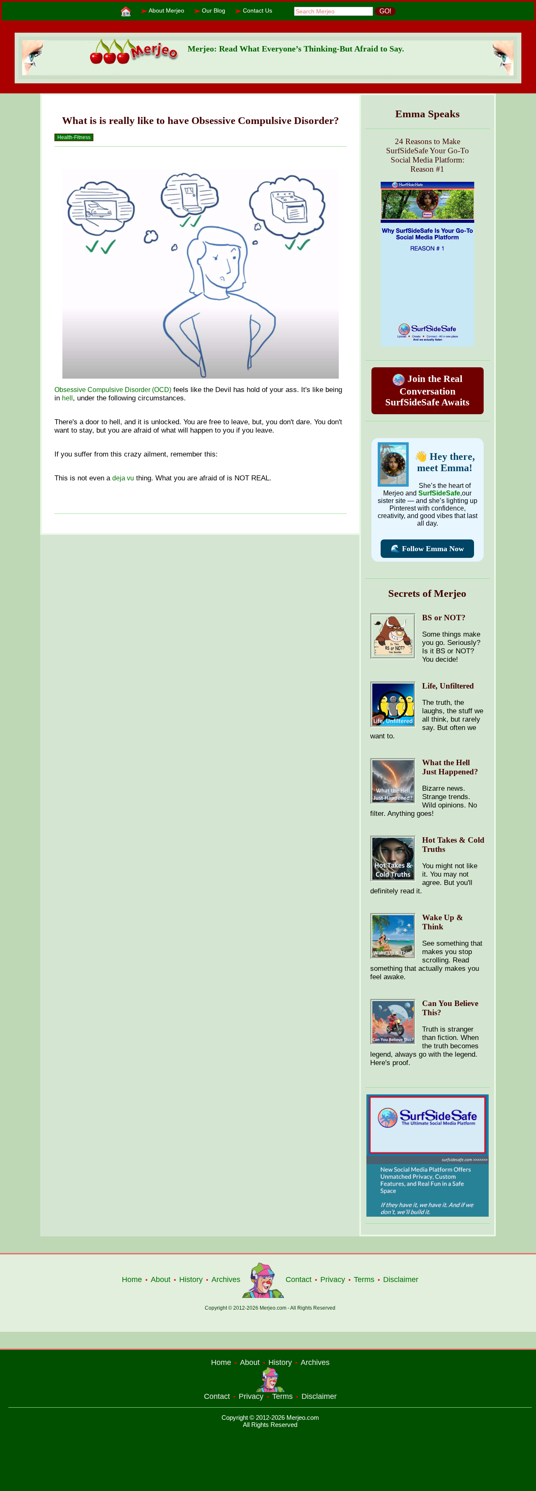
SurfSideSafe (439, 493)
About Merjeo (166, 10)
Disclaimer (400, 1279)
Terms (364, 1279)
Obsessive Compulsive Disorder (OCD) (112, 389)
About (160, 1279)
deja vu (123, 478)
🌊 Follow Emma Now (427, 548)
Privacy (332, 1279)
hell (67, 398)
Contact (299, 1279)
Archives (225, 1279)
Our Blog (213, 10)
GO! (385, 11)
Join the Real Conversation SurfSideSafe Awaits (427, 391)
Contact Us (257, 10)
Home (132, 1279)
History (191, 1279)
